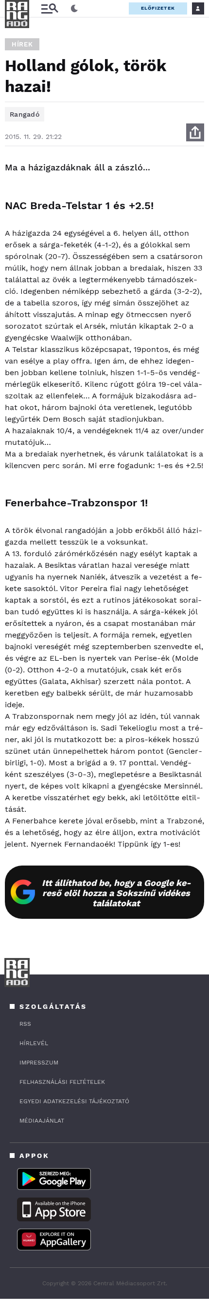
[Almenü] (49, 8)
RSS (25, 1023)
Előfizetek (158, 8)
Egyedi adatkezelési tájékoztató (74, 1101)
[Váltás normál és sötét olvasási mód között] (74, 9)
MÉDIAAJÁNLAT (41, 1120)
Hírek (22, 44)
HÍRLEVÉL (33, 1043)
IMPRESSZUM (38, 1062)
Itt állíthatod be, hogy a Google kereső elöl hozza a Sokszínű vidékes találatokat (116, 893)
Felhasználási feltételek (62, 1082)
